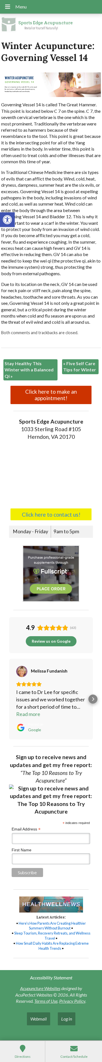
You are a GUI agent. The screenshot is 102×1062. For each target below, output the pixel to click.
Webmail (38, 1018)
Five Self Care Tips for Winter (79, 366)
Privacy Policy (72, 1001)
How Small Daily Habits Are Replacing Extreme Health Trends (52, 946)
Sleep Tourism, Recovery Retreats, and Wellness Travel (52, 935)
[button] (7, 219)
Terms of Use (46, 1001)
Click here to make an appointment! (51, 394)
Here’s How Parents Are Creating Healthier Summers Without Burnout (52, 926)
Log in (66, 1018)
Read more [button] (28, 714)
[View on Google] (21, 671)
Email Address (26, 829)
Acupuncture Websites (40, 988)
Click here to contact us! (51, 514)
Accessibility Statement (51, 977)
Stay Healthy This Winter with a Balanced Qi (29, 370)
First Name (21, 850)
